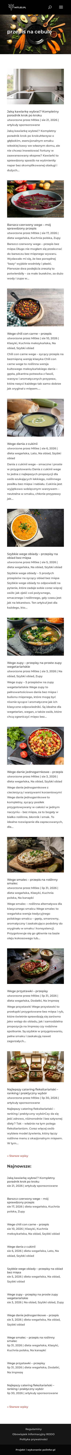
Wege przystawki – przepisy (27, 991)
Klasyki (12, 343)
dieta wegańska (18, 238)
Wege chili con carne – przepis (29, 333)
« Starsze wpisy (17, 1156)
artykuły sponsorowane (23, 125)
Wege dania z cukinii (22, 444)
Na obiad (44, 453)
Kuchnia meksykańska (34, 343)
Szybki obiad (25, 348)
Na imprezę (51, 1000)
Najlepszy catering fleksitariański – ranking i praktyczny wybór (32, 1091)
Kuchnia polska (41, 238)
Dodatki (36, 1000)
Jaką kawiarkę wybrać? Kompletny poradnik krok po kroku (33, 113)
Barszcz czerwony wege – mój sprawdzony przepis (29, 226)
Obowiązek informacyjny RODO (33, 1434)
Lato (34, 453)
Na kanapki (26, 897)
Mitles (35, 120)
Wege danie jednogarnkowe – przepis (35, 772)
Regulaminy (33, 1429)
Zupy (57, 238)
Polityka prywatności (34, 1439)
